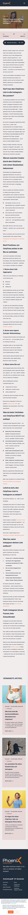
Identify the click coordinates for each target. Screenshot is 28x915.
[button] (5, 42)
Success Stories (20, 520)
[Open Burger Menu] (24, 3)
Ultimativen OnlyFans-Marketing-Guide (13, 535)
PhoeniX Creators (7, 326)
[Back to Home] (6, 3)
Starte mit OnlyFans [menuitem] (17, 885)
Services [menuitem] (5, 882)
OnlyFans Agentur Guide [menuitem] (18, 889)
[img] (19, 43)
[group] (14, 42)
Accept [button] (10, 912)
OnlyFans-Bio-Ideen (12, 403)
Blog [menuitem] (15, 882)
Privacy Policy (13, 903)
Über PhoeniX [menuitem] (6, 887)
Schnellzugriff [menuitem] (8, 879)
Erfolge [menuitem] (5, 885)
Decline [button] (17, 912)
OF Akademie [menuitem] (19, 879)
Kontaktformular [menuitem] (7, 889)
